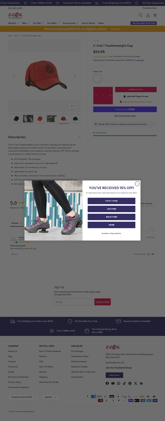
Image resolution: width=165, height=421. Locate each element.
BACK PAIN (111, 216)
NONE (111, 224)
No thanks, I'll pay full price (111, 233)
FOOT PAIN (111, 200)
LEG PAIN (111, 208)
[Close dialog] (137, 183)
